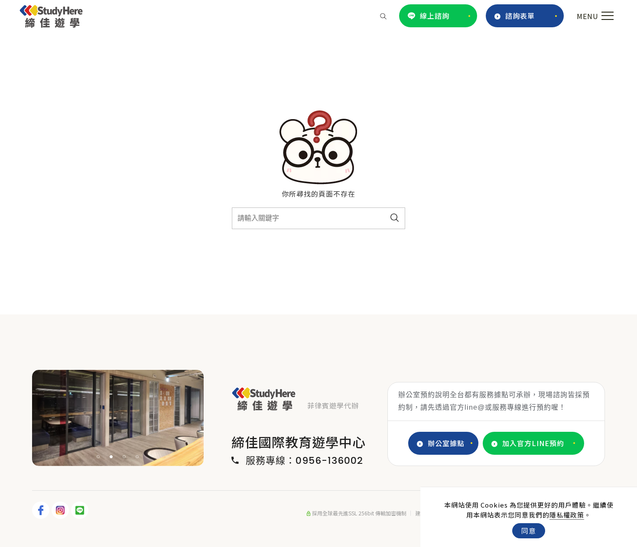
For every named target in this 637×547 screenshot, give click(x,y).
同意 (528, 530)
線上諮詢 (434, 15)
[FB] (42, 510)
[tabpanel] (118, 418)
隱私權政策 (566, 514)
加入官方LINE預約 (533, 443)
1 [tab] (98, 456)
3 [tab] (124, 456)
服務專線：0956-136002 (304, 461)
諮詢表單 (520, 15)
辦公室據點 (446, 443)
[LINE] (81, 510)
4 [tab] (137, 456)
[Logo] (51, 15)
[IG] (61, 510)
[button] (383, 15)
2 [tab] (111, 456)
